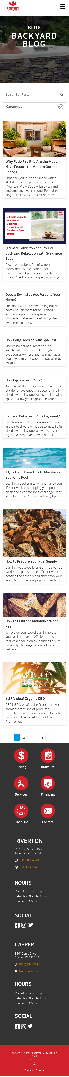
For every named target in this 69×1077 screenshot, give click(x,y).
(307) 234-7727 (29, 964)
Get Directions (29, 867)
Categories (14, 107)
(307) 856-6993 (30, 860)
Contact (28, 1070)
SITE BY (34, 1060)
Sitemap (40, 1070)
